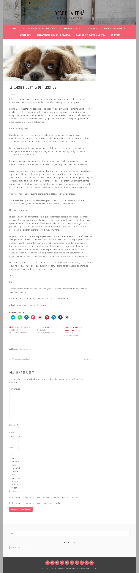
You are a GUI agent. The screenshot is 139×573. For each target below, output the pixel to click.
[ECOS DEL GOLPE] (52, 562)
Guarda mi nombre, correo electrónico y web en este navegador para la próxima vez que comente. (16, 473)
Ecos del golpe (30, 28)
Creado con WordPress (53, 568)
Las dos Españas (43, 327)
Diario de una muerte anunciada (90, 35)
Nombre (13, 425)
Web (11, 447)
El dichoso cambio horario (19, 327)
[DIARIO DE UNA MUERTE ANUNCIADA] (86, 562)
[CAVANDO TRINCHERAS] (72, 562)
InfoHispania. (41, 305)
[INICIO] (47, 562)
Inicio (14, 28)
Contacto (116, 35)
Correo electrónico (13, 436)
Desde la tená (69, 13)
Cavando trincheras (112, 28)
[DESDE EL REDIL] (77, 562)
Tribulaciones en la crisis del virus (53, 35)
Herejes (86, 359)
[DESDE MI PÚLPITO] (57, 562)
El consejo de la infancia (21, 359)
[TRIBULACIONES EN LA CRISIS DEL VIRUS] (82, 562)
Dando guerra (70, 28)
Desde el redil (24, 35)
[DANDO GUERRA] (62, 562)
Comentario (13, 390)
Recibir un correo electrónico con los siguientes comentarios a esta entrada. (45, 497)
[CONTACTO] (91, 562)
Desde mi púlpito (50, 28)
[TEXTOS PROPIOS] (67, 562)
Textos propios (89, 28)
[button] (49, 63)
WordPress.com (88, 568)
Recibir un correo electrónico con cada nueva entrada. (36, 503)
